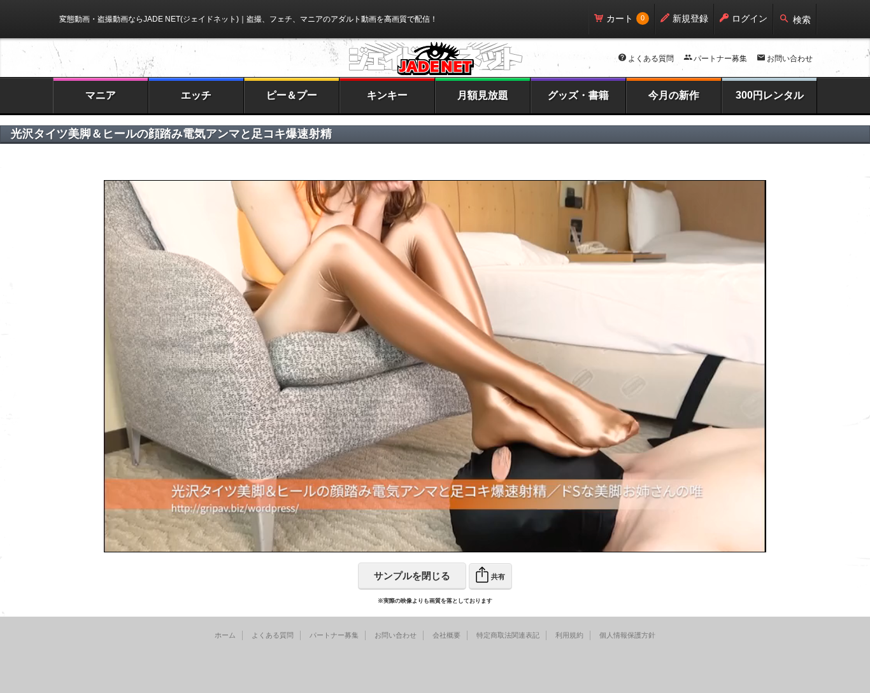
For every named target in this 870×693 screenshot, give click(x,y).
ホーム (225, 635)
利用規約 (569, 635)
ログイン (749, 18)
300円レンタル (770, 95)
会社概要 (446, 635)
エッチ (196, 95)
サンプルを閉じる (412, 575)
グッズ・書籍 (578, 95)
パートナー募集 (720, 58)
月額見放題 (482, 95)
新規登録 (690, 18)
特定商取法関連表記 (507, 635)
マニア (100, 95)
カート (619, 18)
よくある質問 (651, 58)
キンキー (387, 95)
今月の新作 (673, 95)
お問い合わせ (790, 58)
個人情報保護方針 (627, 635)
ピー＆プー (291, 95)
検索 (802, 20)
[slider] (402, 543)
